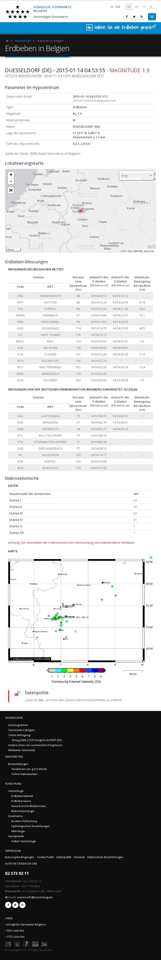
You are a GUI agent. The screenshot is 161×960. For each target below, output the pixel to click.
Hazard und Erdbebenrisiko (28, 806)
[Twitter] (134, 17)
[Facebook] (127, 17)
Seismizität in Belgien (21, 730)
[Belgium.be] (44, 944)
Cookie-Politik (45, 857)
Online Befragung (19, 735)
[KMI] (26, 944)
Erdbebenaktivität (22, 796)
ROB (33, 154)
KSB (117, 7)
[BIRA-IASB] (17, 944)
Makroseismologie (22, 811)
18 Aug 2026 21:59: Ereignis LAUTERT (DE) (36, 740)
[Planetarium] (8, 944)
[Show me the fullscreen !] (11, 190)
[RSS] (141, 17)
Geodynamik (16, 836)
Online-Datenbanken (24, 774)
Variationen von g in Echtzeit (29, 769)
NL (151, 6)
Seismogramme (18, 725)
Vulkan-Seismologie (23, 841)
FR (144, 6)
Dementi (79, 857)
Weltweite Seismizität (21, 750)
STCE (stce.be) (15, 936)
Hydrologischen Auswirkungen (30, 826)
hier (41, 700)
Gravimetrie (15, 816)
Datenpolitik (63, 857)
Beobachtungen (18, 764)
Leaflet (122, 250)
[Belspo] (35, 944)
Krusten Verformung (24, 821)
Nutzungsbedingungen (19, 857)
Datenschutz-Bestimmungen (105, 857)
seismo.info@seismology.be (35, 897)
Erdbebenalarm (21, 801)
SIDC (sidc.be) (15, 930)
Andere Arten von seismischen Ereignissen (35, 745)
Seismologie (22, 41)
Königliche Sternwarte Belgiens (26, 924)
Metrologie (18, 831)
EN (136, 6)
